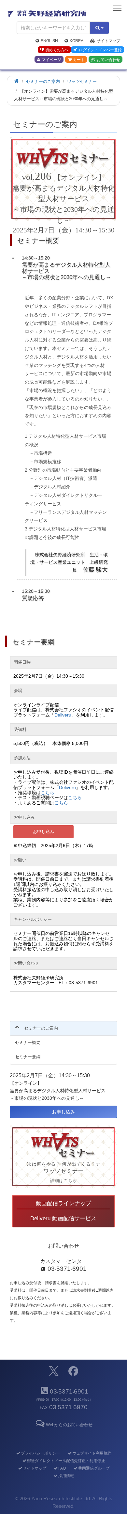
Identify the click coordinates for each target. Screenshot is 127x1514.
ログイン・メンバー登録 (100, 50)
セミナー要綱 (27, 1056)
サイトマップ (108, 41)
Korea (76, 41)
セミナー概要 (27, 1042)
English (49, 41)
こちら (47, 792)
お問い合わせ (108, 59)
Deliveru (62, 715)
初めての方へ (56, 50)
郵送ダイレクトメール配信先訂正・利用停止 (66, 1461)
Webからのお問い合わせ (69, 1424)
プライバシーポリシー (40, 1453)
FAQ (62, 1468)
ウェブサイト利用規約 (91, 1453)
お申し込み (43, 831)
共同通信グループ (93, 1468)
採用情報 (66, 1476)
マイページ (51, 59)
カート (79, 59)
